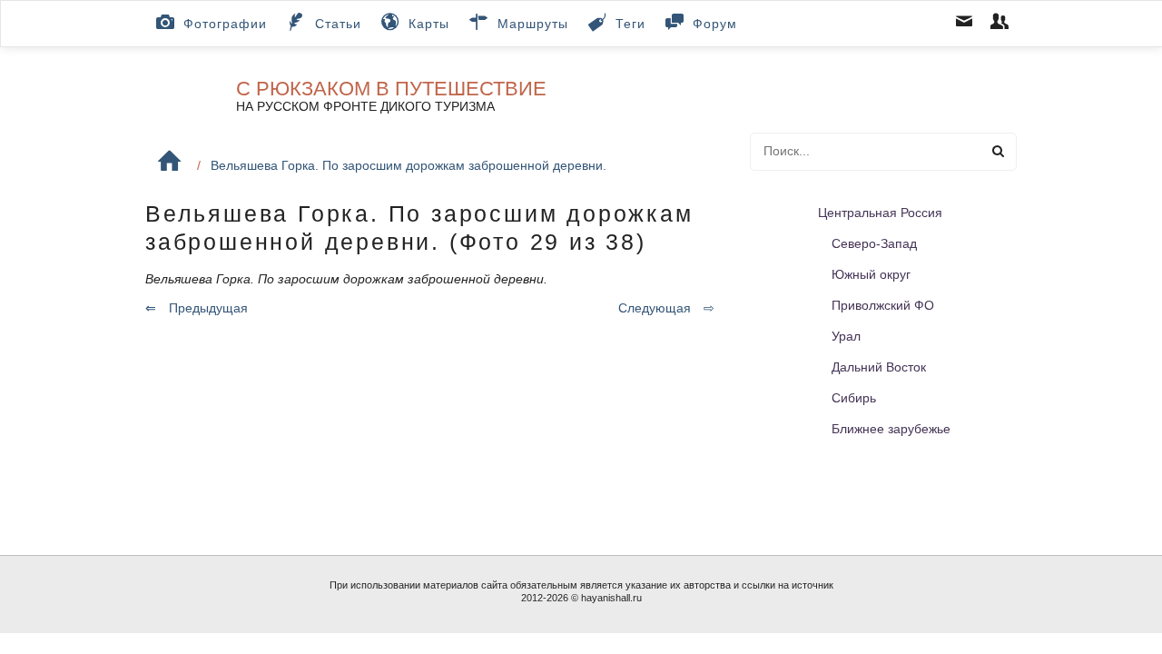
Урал (846, 336)
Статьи (338, 23)
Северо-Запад (874, 243)
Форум (715, 23)
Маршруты (532, 23)
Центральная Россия (880, 212)
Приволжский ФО (883, 305)
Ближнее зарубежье (891, 428)
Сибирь (854, 398)
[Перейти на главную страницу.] (169, 161)
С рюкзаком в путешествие (391, 88)
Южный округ (871, 274)
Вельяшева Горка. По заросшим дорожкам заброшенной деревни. (408, 165)
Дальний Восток (879, 367)
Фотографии (225, 23)
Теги (630, 23)
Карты (429, 23)
